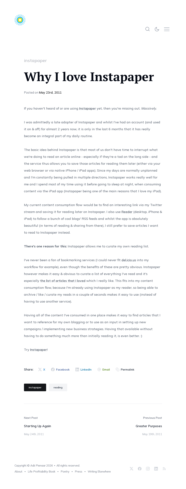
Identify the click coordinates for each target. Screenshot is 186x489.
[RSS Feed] (163, 468)
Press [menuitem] (78, 471)
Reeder (127, 212)
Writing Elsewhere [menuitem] (99, 471)
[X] (131, 468)
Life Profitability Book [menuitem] (41, 471)
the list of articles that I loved (62, 281)
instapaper (35, 60)
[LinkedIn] (156, 468)
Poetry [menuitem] (65, 471)
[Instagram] (148, 468)
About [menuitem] (18, 471)
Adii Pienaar (38, 465)
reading (58, 387)
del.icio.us (129, 260)
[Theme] (157, 29)
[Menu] (167, 29)
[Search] (147, 29)
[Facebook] (139, 468)
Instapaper (87, 108)
